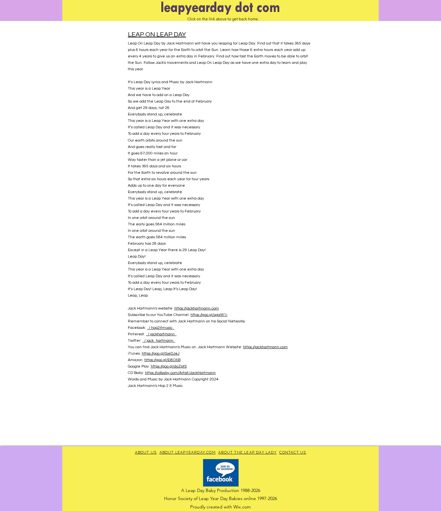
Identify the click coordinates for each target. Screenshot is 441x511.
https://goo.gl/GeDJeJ (160, 353)
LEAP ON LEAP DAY (157, 34)
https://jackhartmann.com (196, 308)
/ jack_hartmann (158, 341)
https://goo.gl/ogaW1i (208, 315)
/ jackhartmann (161, 334)
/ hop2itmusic (160, 328)
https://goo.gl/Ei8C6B (162, 360)
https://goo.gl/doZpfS (169, 366)
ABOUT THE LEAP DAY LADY (247, 452)
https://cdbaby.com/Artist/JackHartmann (180, 373)
